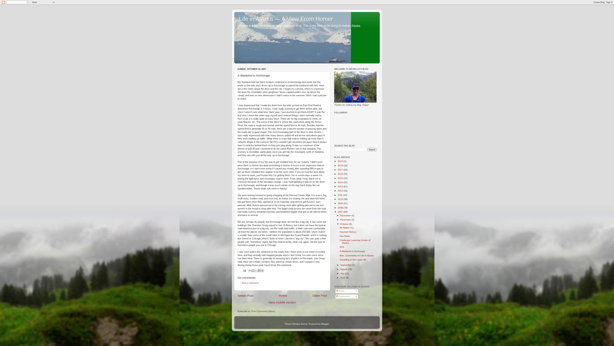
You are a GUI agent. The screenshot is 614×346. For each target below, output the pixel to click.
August (344, 269)
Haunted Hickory (348, 232)
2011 (340, 195)
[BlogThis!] (253, 270)
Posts (341, 291)
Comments (344, 296)
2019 (340, 161)
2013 (340, 186)
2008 (340, 208)
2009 (340, 203)
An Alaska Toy (347, 228)
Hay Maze (345, 236)
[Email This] (250, 270)
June (343, 278)
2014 (340, 182)
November (345, 220)
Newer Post (245, 295)
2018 (340, 165)
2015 (340, 178)
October (344, 224)
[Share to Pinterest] (262, 270)
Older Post (319, 295)
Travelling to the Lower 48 (353, 260)
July (342, 273)
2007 (340, 212)
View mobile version (282, 302)
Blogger (325, 324)
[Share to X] (256, 270)
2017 (340, 170)
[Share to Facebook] (259, 270)
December (345, 215)
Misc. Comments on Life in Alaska (357, 255)
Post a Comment (250, 283)
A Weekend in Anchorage (352, 251)
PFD (342, 247)
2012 (340, 191)
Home (283, 295)
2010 (340, 199)
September (346, 265)
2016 (340, 174)
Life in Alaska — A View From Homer (286, 19)
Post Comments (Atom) (263, 311)
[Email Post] (244, 270)
